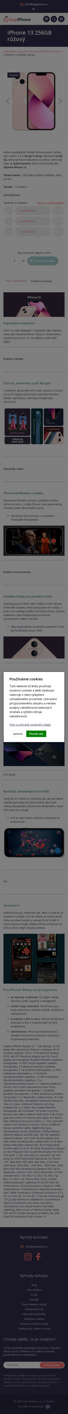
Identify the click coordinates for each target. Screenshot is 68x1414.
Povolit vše (36, 733)
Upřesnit (17, 733)
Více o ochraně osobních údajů (30, 725)
